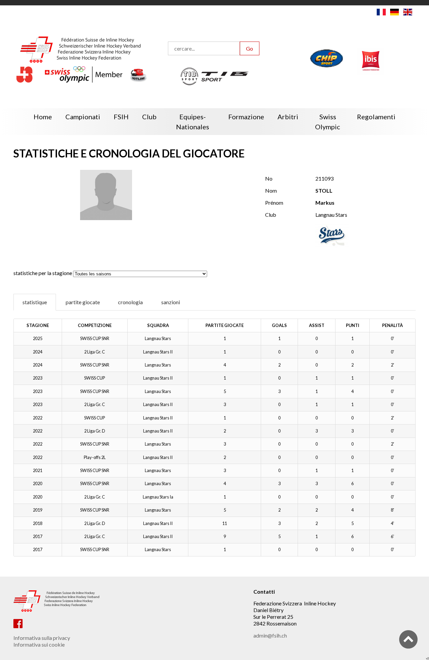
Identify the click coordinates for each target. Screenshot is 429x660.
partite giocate (83, 302)
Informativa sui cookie (39, 644)
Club (270, 214)
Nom (271, 190)
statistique (34, 302)
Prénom (274, 202)
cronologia (130, 302)
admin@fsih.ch (270, 635)
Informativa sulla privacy (41, 638)
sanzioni (170, 302)
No (268, 178)
